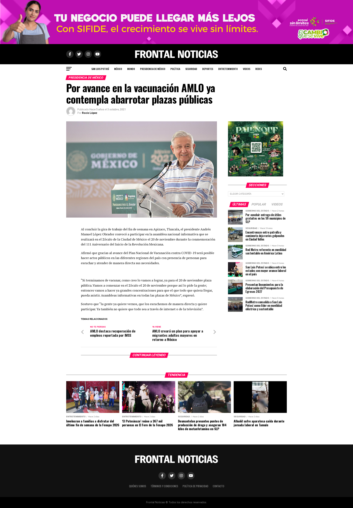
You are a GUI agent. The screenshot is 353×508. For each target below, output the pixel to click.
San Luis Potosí (100, 69)
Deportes (207, 69)
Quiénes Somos (137, 486)
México (118, 69)
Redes (258, 69)
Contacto (218, 486)
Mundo (131, 69)
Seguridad (191, 69)
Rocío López (89, 112)
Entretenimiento (228, 69)
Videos (246, 69)
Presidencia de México (152, 69)
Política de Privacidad (195, 486)
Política (175, 69)
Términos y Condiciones (164, 486)
